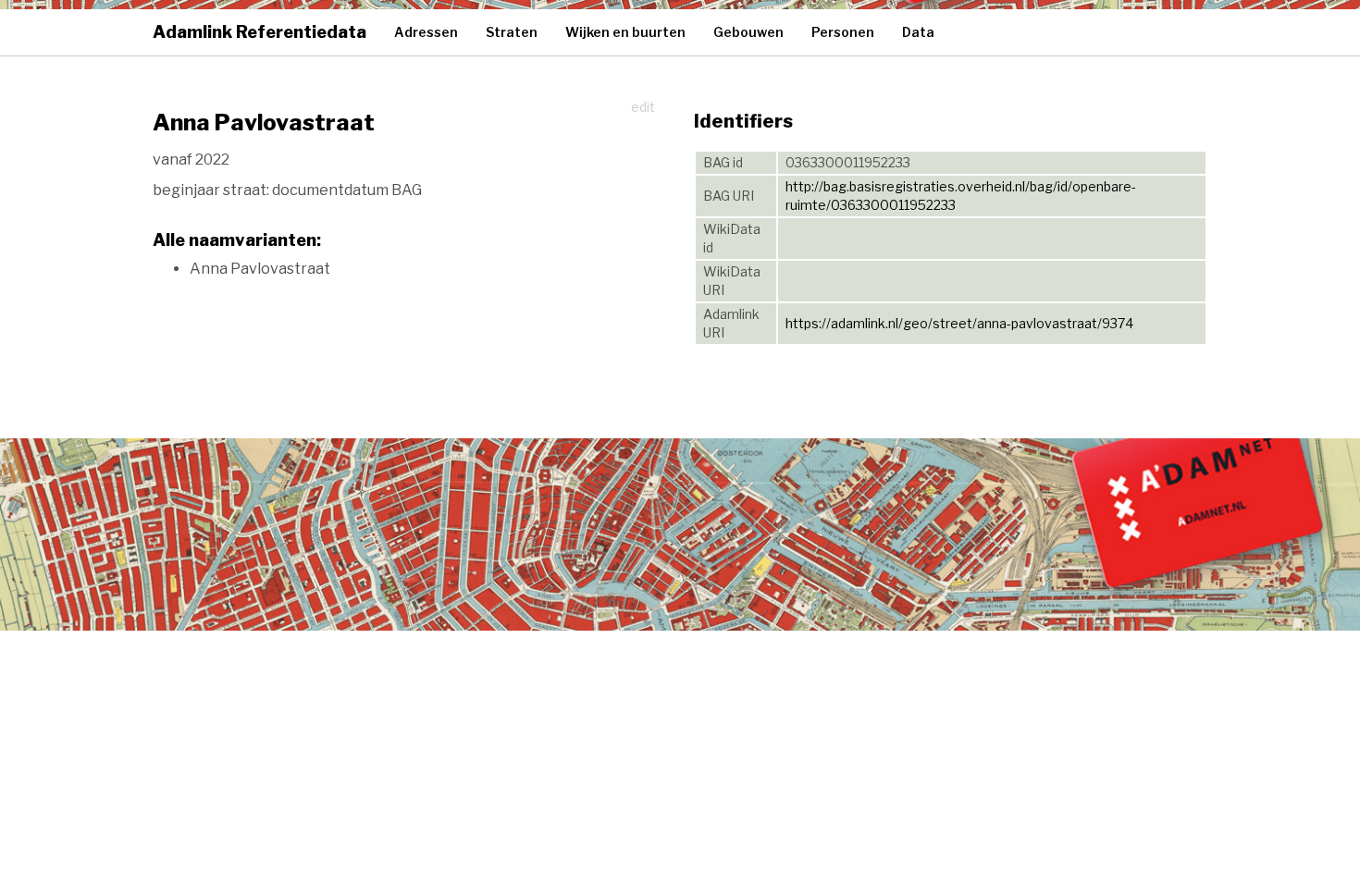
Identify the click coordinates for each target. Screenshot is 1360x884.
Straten (512, 32)
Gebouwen (748, 32)
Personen (842, 32)
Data (918, 32)
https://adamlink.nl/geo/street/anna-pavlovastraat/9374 (959, 323)
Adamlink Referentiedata (259, 32)
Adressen (426, 32)
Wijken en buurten (625, 32)
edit (643, 107)
